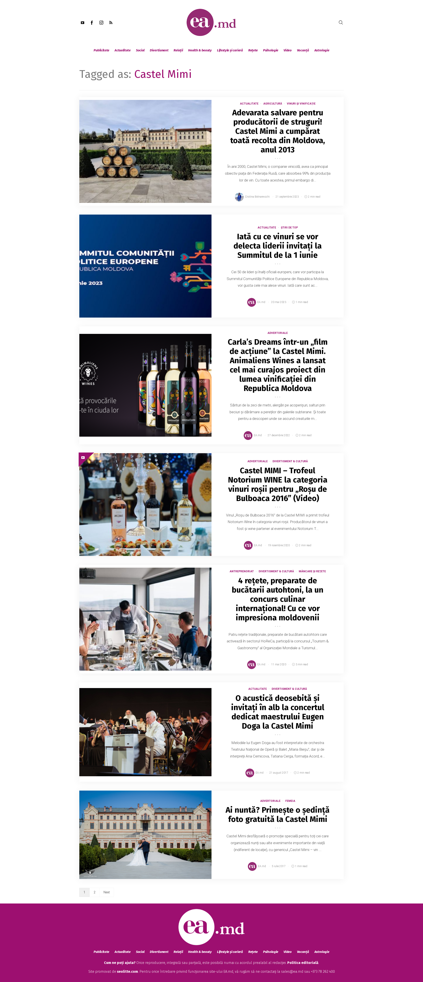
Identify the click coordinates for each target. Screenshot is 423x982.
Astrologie (321, 50)
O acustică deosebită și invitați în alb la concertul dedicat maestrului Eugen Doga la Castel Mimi (277, 712)
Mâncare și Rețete (312, 571)
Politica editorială (302, 963)
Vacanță (303, 50)
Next (107, 892)
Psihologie (270, 50)
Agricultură (272, 103)
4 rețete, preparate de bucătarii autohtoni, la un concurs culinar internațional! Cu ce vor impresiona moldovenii (277, 599)
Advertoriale (277, 333)
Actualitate (123, 50)
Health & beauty (200, 50)
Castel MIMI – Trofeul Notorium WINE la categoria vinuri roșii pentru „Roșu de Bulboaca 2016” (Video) (277, 484)
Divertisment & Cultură (290, 461)
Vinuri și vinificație (301, 103)
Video (288, 50)
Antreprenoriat (242, 571)
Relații (178, 50)
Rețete (253, 50)
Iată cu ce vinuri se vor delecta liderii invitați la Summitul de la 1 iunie (278, 246)
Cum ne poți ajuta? (119, 963)
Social (140, 50)
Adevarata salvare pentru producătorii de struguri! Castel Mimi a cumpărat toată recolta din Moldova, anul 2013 (277, 131)
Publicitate (101, 50)
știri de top (289, 227)
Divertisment (159, 50)
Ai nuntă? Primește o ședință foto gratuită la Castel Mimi (278, 814)
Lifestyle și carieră (230, 50)
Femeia (290, 800)
